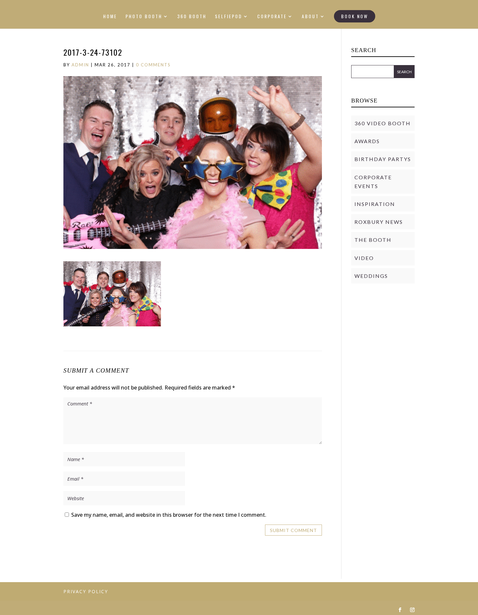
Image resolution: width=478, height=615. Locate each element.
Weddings (371, 276)
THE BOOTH (373, 240)
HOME (110, 17)
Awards (367, 141)
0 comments (153, 64)
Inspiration (374, 204)
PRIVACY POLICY (85, 591)
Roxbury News (378, 222)
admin (80, 64)
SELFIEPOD (228, 17)
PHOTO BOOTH (144, 17)
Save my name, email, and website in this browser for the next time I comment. (168, 514)
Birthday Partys (382, 159)
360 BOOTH (191, 17)
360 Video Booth (382, 123)
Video (364, 258)
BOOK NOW (354, 16)
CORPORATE (272, 17)
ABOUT (310, 17)
